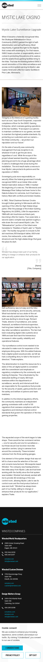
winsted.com (9, 559)
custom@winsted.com (13, 586)
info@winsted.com (11, 561)
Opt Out (33, 655)
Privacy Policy (13, 655)
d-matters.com (10, 612)
